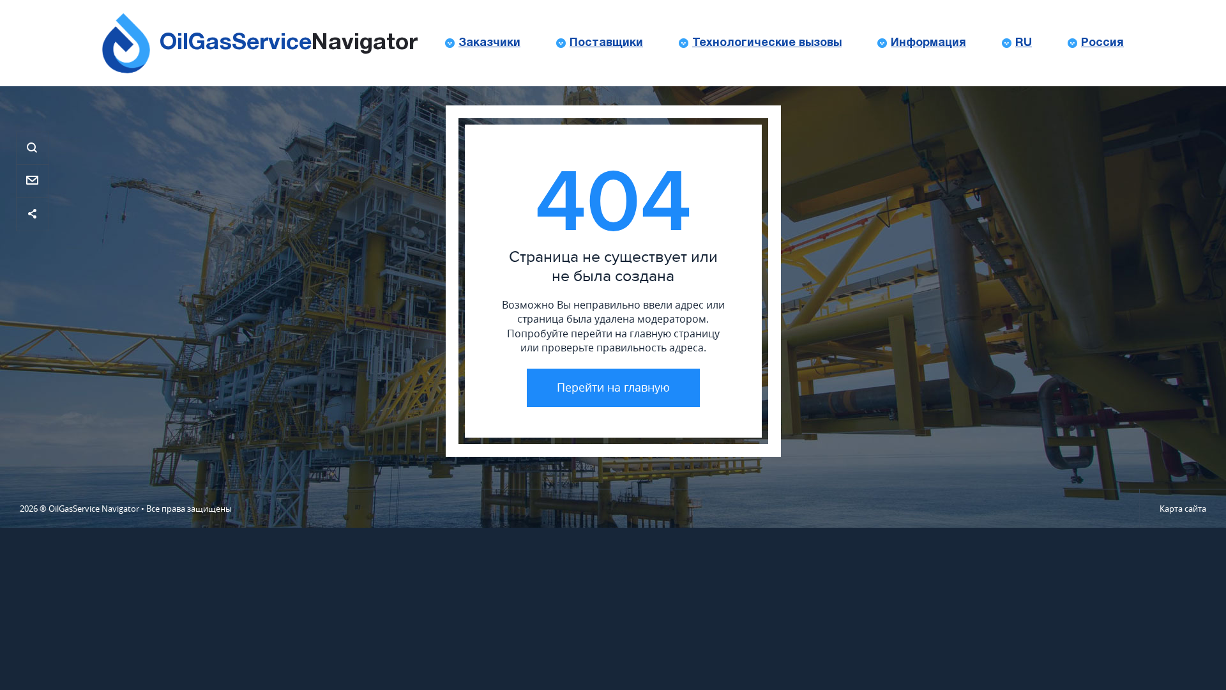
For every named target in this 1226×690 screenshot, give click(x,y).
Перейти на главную (613, 387)
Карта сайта (1183, 508)
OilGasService (289, 43)
